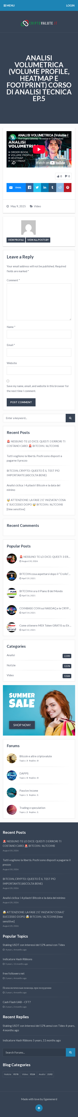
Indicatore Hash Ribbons (17, 959)
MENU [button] (10, 5)
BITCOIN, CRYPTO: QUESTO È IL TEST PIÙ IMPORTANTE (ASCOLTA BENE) (33, 473)
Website (12, 363)
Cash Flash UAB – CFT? (17, 1002)
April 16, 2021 (28, 595)
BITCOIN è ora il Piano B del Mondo (41, 591)
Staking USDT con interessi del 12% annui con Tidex (34, 944)
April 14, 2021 (28, 612)
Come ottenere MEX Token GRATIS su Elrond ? (47, 625)
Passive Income (28, 790)
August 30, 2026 (30, 561)
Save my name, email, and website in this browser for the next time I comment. (38, 388)
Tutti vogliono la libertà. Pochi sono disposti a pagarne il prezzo (34, 458)
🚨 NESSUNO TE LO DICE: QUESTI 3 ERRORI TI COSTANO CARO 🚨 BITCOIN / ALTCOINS (36, 444)
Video (37, 206)
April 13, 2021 (28, 629)
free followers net (13, 973)
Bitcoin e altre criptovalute (35, 756)
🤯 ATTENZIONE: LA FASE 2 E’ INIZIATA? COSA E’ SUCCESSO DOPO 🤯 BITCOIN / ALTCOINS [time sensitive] (36, 504)
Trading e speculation (32, 807)
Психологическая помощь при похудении (27, 987)
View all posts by (38, 240)
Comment (13, 280)
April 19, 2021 (28, 578)
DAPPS (23, 773)
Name (11, 326)
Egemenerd (50, 1099)
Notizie (11, 665)
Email (11, 345)
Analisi (11, 655)
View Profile (16, 240)
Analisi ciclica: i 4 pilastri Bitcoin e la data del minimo (33, 488)
